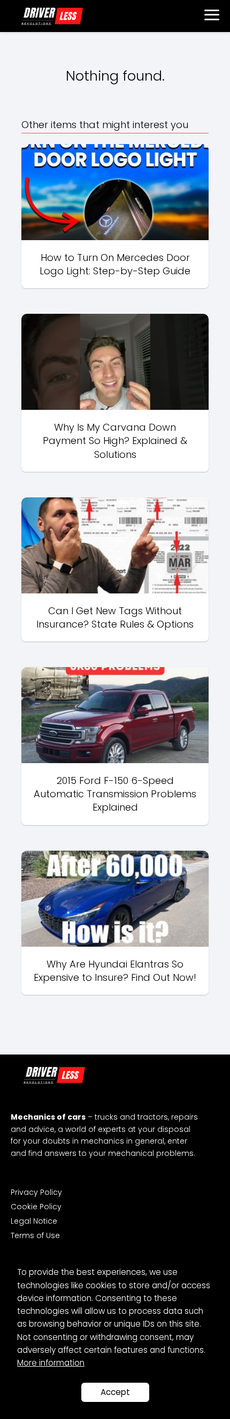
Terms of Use (35, 1235)
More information (51, 1362)
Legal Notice (34, 1221)
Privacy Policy (36, 1192)
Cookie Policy (36, 1206)
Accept (115, 1392)
